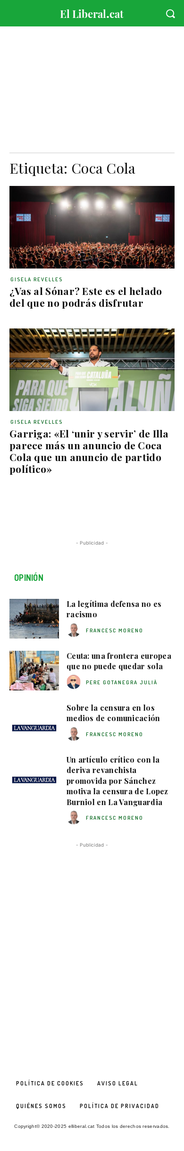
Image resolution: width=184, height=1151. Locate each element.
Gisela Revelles (36, 279)
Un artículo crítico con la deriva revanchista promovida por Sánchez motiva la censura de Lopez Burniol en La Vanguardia (117, 781)
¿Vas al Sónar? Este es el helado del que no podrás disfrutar (85, 296)
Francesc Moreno (114, 630)
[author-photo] (75, 630)
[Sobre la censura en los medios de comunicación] (34, 722)
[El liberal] (92, 11)
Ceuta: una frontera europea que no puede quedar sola (119, 661)
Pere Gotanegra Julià (122, 682)
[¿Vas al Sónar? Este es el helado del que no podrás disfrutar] (92, 227)
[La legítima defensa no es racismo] (34, 619)
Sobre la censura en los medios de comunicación (113, 713)
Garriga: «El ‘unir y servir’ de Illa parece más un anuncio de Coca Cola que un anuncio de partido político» (89, 451)
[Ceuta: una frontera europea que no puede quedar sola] (34, 670)
